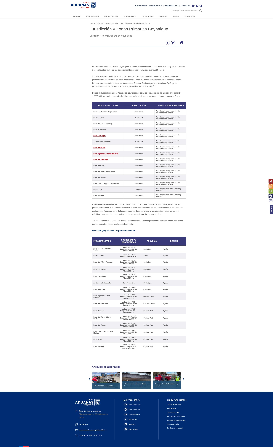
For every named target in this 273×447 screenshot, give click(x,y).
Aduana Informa (163, 16)
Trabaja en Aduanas (174, 404)
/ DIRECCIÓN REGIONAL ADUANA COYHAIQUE (134, 23)
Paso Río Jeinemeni (100, 160)
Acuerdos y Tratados (92, 16)
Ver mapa (82, 424)
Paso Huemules (99, 148)
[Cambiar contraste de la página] (200, 5)
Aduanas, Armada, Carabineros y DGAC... (166, 385)
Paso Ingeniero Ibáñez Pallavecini (105, 154)
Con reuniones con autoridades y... (135, 385)
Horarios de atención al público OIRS (92, 430)
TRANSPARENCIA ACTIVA (171, 6)
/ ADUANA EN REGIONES (109, 23)
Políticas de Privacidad (175, 428)
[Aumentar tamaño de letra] (193, 5)
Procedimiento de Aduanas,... (104, 386)
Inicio (98, 23)
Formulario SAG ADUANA (176, 416)
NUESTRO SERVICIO (141, 6)
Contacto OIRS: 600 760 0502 (89, 435)
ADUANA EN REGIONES (155, 6)
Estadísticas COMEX (129, 16)
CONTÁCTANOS (185, 6)
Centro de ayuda (173, 424)
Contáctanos (171, 408)
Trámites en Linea (147, 16)
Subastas (176, 16)
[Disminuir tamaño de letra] (196, 5)
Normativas (76, 16)
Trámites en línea (173, 412)
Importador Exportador (111, 16)
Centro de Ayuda (189, 16)
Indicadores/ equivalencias (176, 420)
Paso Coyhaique (99, 136)
